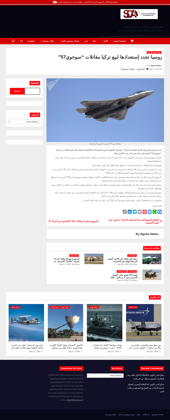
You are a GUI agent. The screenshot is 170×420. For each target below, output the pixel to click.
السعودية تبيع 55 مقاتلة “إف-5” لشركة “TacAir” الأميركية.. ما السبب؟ (66, 261)
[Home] (132, 41)
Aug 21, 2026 (74, 351)
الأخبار (105, 41)
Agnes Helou (156, 66)
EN (21, 41)
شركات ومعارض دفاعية (70, 41)
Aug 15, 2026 (123, 280)
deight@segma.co (75, 400)
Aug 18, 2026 (123, 264)
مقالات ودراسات (47, 41)
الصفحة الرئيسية (119, 41)
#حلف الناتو (140, 69)
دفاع (94, 41)
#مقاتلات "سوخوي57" (127, 69)
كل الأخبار (146, 415)
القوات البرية (64, 307)
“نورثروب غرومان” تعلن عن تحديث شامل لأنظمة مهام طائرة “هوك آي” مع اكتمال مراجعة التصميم (27, 348)
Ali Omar (134, 264)
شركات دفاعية (121, 271)
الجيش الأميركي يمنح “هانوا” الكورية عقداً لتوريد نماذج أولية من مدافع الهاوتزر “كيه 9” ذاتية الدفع (66, 348)
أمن (86, 41)
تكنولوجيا (31, 41)
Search (35, 83)
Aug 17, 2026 (65, 264)
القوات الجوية (156, 52)
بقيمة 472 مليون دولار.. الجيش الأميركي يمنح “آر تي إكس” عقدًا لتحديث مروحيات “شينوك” (124, 277)
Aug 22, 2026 (152, 351)
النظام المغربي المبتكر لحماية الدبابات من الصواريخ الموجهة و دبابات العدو (145, 387)
